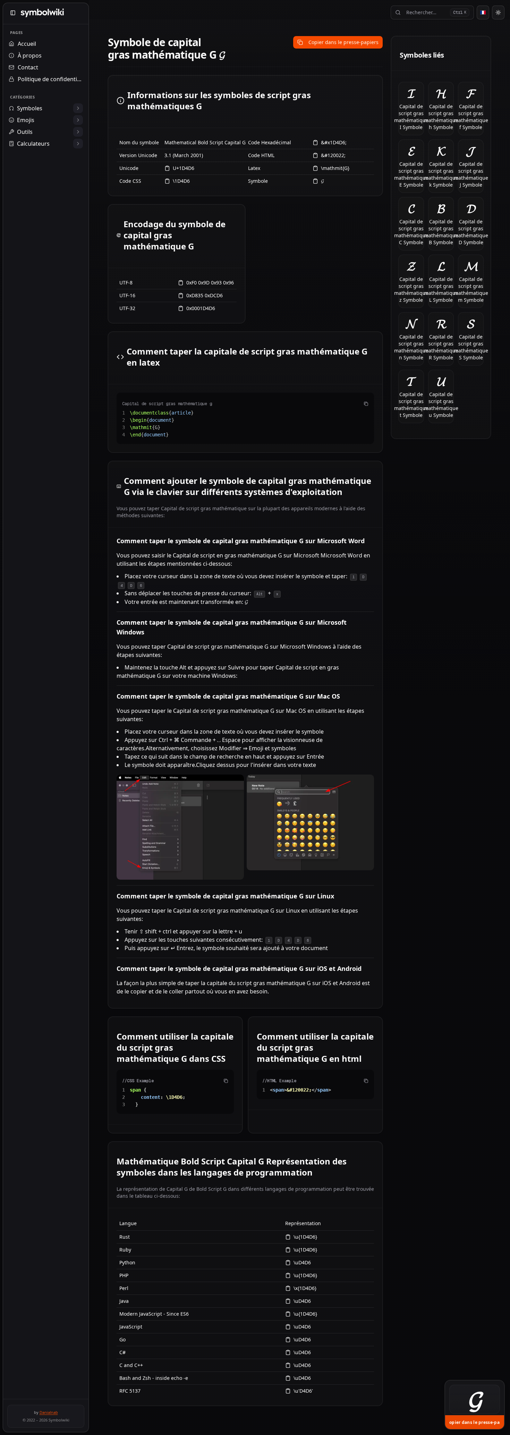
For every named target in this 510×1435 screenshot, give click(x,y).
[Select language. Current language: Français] (483, 12)
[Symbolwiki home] (42, 13)
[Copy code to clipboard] (366, 403)
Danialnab (49, 1412)
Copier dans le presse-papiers (343, 42)
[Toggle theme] (498, 12)
